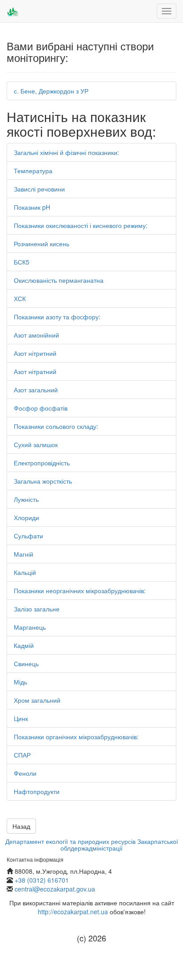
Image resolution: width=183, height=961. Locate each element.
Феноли (25, 773)
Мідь (20, 681)
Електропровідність (42, 462)
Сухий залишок (36, 444)
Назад (21, 826)
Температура (33, 170)
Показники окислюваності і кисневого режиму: (80, 225)
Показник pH (32, 207)
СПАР (22, 754)
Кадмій (24, 645)
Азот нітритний (35, 353)
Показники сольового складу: (56, 426)
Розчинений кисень (41, 243)
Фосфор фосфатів (41, 407)
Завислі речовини (39, 188)
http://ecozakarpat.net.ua (73, 911)
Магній (23, 554)
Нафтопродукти (37, 791)
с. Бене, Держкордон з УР (51, 90)
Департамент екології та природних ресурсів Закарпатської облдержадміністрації (91, 844)
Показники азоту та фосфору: (57, 316)
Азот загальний (36, 389)
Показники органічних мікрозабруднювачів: (76, 736)
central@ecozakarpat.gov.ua (55, 888)
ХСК (20, 298)
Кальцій (25, 572)
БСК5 (21, 261)
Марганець (30, 627)
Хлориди (26, 517)
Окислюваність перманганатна (58, 280)
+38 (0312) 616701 (42, 879)
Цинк (21, 718)
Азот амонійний (36, 334)
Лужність (26, 499)
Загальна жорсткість (43, 480)
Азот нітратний (35, 371)
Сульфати (28, 535)
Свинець (26, 663)
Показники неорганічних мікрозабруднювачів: (80, 590)
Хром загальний (37, 700)
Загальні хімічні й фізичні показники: (66, 152)
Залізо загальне (37, 608)
